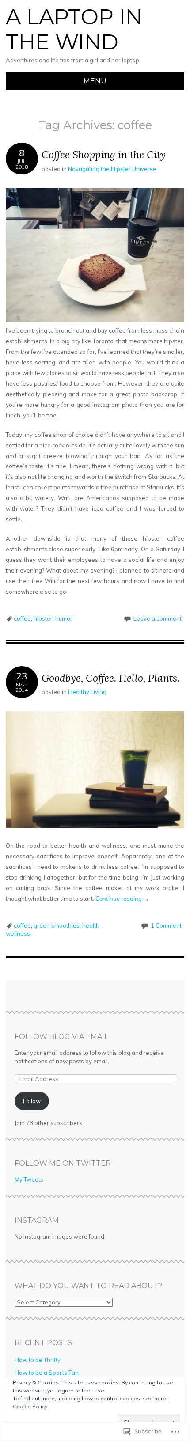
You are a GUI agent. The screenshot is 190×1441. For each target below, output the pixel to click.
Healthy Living (87, 691)
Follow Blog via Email (61, 1036)
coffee (22, 618)
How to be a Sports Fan (47, 1372)
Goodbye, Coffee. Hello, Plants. (110, 677)
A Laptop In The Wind (74, 29)
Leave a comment (157, 618)
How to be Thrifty (38, 1359)
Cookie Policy (30, 1406)
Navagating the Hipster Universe (112, 168)
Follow (32, 1100)
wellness (18, 933)
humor (63, 618)
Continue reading (122, 898)
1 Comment (166, 925)
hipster (43, 618)
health (90, 925)
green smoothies (57, 925)
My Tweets (29, 1179)
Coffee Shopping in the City (104, 154)
